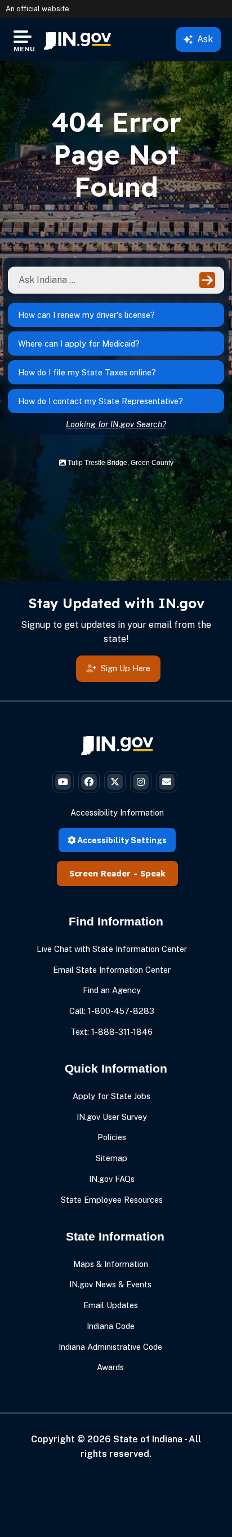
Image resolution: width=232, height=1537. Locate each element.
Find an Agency (112, 990)
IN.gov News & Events (110, 1284)
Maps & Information (110, 1264)
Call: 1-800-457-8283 (111, 1011)
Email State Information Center (112, 970)
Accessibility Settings (121, 840)
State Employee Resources (112, 1199)
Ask (205, 39)
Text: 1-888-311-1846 (111, 1032)
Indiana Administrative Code (110, 1347)
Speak (153, 874)
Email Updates (110, 1305)
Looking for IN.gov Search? (116, 424)
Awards (110, 1367)
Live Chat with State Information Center (112, 949)
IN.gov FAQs (112, 1179)
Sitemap (111, 1158)
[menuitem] (77, 39)
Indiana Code (111, 1326)
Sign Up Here (125, 668)
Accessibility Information (117, 812)
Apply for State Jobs (111, 1096)
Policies (111, 1137)
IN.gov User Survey (112, 1117)
